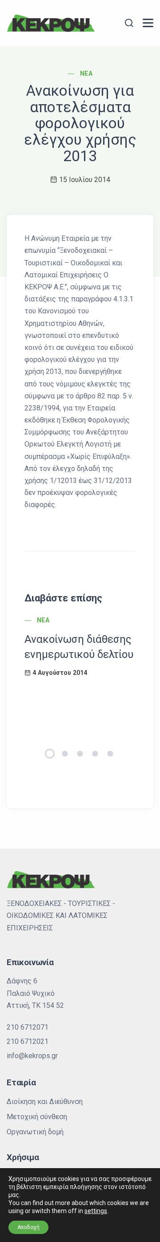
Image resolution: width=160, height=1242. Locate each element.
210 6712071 (27, 1027)
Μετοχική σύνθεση (37, 1116)
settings (95, 1210)
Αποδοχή (28, 1227)
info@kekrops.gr (32, 1055)
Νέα (86, 73)
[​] (148, 23)
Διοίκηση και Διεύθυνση (45, 1101)
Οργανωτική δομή (35, 1132)
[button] (50, 754)
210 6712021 (27, 1041)
